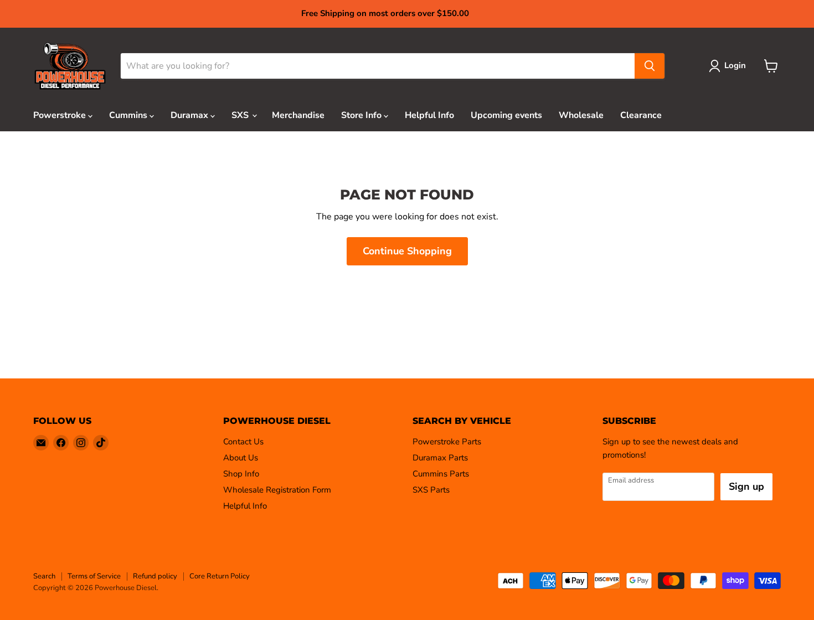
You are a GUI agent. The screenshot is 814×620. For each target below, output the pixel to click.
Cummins (129, 115)
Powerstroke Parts (447, 441)
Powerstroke (60, 115)
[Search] (649, 66)
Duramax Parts (440, 457)
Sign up (746, 486)
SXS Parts (431, 489)
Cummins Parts (441, 473)
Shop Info (241, 473)
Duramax (190, 115)
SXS (241, 115)
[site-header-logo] (70, 66)
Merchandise (298, 115)
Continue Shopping (407, 251)
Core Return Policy (219, 576)
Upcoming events (506, 115)
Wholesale (581, 115)
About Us (240, 457)
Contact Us (243, 441)
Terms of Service (94, 576)
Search (44, 576)
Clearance (641, 115)
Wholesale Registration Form (277, 489)
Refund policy (155, 576)
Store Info (362, 115)
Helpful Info (429, 115)
